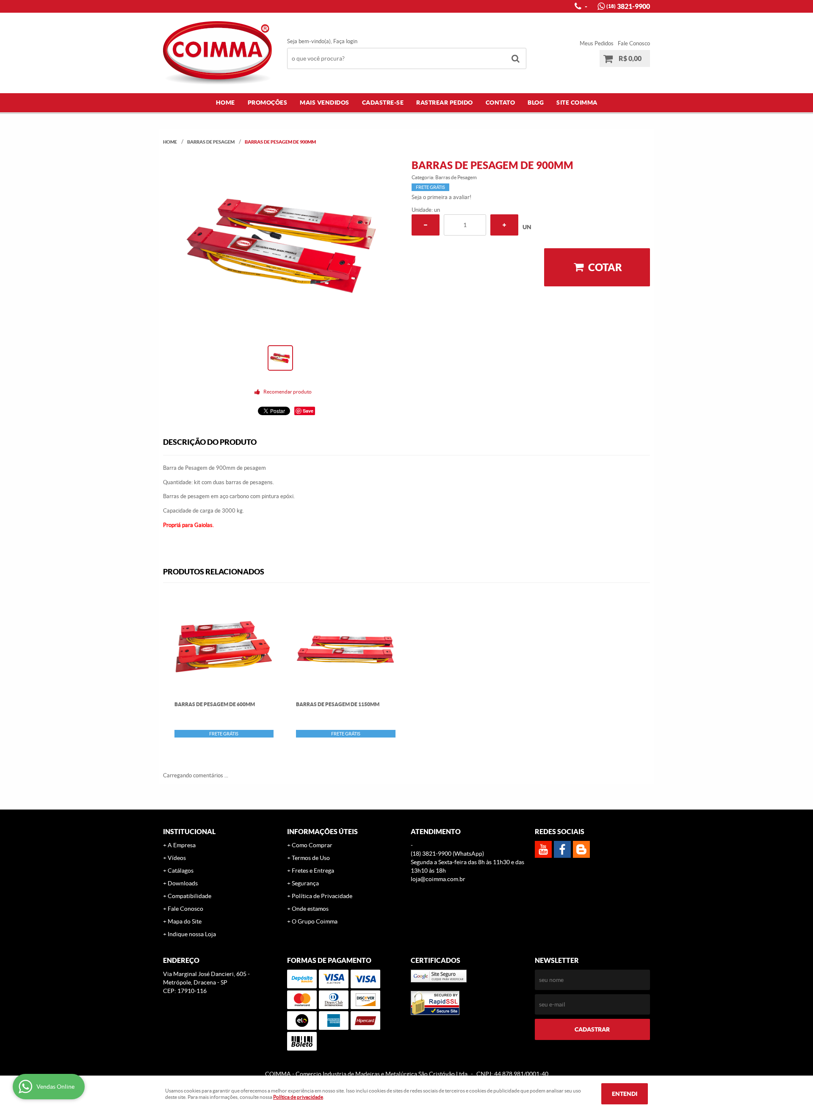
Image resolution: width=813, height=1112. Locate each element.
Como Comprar (312, 845)
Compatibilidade (189, 896)
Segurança (305, 883)
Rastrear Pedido (444, 102)
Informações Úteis (322, 831)
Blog (536, 102)
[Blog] (581, 849)
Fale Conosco (634, 43)
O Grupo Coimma (314, 921)
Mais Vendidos (324, 102)
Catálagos (181, 870)
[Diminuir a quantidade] (426, 225)
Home (225, 102)
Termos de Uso (311, 857)
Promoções (268, 102)
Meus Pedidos (597, 43)
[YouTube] (543, 849)
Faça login (345, 41)
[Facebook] (562, 849)
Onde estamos (310, 908)
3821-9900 (628, 6)
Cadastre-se (383, 102)
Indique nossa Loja (192, 934)
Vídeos (177, 857)
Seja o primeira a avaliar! (441, 197)
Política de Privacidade (322, 896)
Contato (500, 102)
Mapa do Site (185, 921)
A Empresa (182, 845)
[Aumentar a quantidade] (504, 225)
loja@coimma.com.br (438, 879)
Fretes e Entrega (313, 870)
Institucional (189, 831)
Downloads (183, 883)
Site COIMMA (576, 102)
